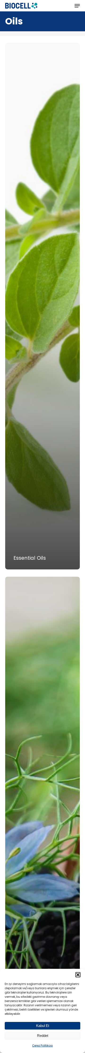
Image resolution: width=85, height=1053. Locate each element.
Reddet (42, 1036)
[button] (78, 974)
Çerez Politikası (42, 1046)
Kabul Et (42, 1026)
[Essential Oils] (42, 306)
